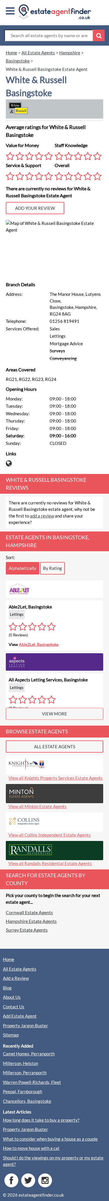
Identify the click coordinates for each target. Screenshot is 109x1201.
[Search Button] (99, 35)
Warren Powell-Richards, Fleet (32, 1082)
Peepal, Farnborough (22, 1091)
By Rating (52, 568)
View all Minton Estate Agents (37, 806)
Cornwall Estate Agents (29, 912)
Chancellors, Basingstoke (27, 1101)
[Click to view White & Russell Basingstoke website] (10, 464)
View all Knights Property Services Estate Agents (55, 778)
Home (8, 959)
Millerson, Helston (20, 1063)
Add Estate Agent (20, 1016)
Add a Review (16, 978)
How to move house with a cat (31, 1148)
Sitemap (11, 1034)
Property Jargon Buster (25, 1025)
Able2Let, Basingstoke (38, 644)
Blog (7, 987)
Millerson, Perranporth (25, 1072)
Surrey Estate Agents (27, 929)
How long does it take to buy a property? (41, 1120)
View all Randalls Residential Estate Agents (50, 863)
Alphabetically (22, 568)
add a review (42, 515)
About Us (12, 997)
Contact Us (13, 1006)
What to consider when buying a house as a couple (50, 1138)
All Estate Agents (19, 968)
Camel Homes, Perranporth (29, 1053)
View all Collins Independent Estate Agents (49, 834)
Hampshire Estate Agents (31, 921)
